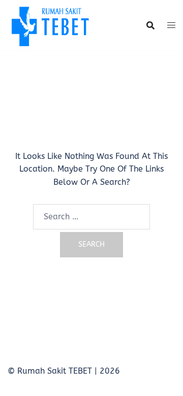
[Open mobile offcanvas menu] (171, 25)
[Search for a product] (150, 25)
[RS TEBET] (50, 24)
